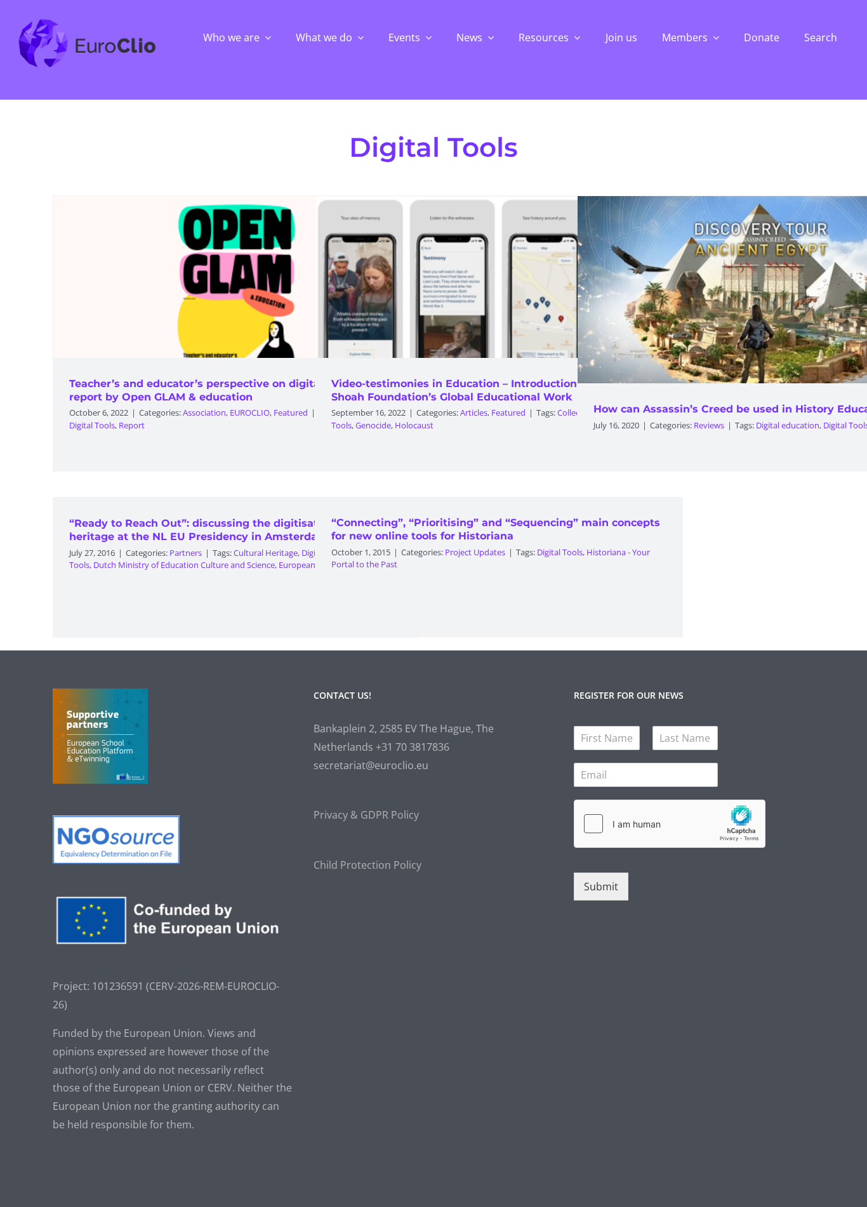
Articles (473, 412)
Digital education (787, 425)
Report (132, 425)
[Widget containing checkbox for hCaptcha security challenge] (669, 824)
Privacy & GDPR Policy (366, 815)
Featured (291, 412)
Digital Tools (92, 425)
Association (204, 412)
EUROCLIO (250, 412)
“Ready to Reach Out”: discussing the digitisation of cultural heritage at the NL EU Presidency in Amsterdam (230, 530)
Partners (185, 552)
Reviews (709, 425)
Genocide (373, 425)
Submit (601, 887)
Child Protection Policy (367, 865)
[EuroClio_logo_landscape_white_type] (87, 22)
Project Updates (475, 552)
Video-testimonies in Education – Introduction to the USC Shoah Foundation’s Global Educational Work (484, 390)
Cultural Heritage (266, 552)
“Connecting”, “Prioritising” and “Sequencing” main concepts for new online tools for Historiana (495, 529)
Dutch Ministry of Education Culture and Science (184, 565)
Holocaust (414, 425)
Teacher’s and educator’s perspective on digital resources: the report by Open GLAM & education (235, 390)
